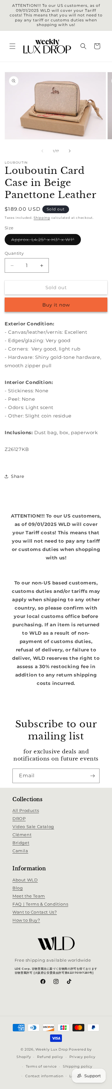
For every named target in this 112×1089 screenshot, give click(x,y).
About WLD (25, 879)
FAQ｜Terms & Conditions (40, 904)
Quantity (14, 253)
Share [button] (17, 476)
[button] (12, 46)
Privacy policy (82, 1057)
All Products (25, 810)
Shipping (42, 218)
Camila (20, 850)
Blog (17, 887)
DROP (19, 818)
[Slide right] (70, 151)
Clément (21, 834)
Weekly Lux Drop (51, 1049)
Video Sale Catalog (33, 826)
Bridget (20, 842)
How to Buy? (26, 920)
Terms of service (41, 1066)
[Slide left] (42, 151)
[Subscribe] (92, 776)
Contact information (44, 1076)
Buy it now (56, 305)
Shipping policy (77, 1066)
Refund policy (50, 1057)
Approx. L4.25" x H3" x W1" (46, 240)
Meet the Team (28, 895)
